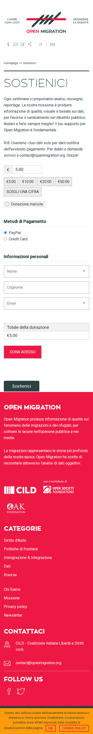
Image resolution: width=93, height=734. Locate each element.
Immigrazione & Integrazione (28, 557)
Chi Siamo (12, 589)
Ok (50, 728)
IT (41, 45)
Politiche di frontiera (21, 549)
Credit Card (17, 239)
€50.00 (63, 181)
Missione (12, 598)
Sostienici (21, 386)
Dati (7, 566)
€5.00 (11, 181)
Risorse (10, 575)
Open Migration (46, 22)
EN (52, 45)
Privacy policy (15, 606)
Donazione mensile (26, 204)
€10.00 (28, 181)
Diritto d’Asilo (15, 540)
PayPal (14, 233)
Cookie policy (74, 728)
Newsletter (13, 615)
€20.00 (46, 181)
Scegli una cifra (22, 191)
